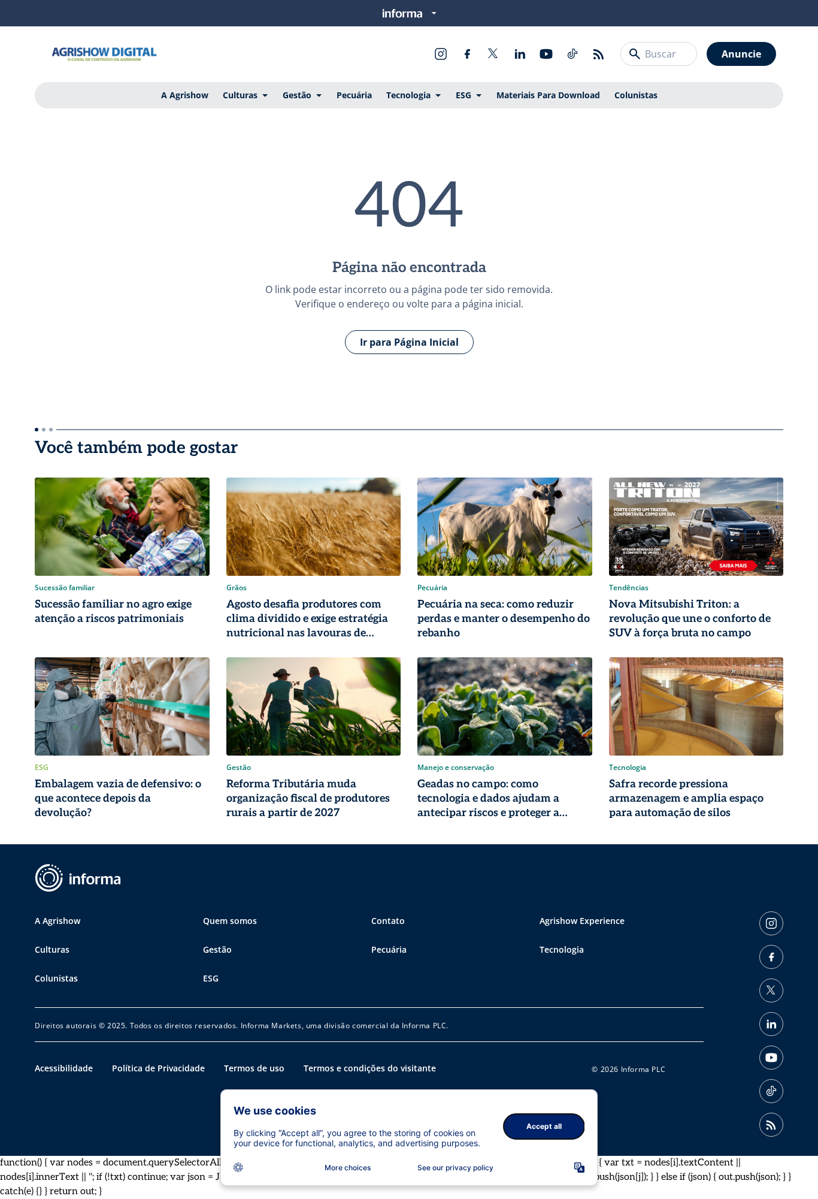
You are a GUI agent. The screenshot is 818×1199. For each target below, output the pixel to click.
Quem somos (230, 920)
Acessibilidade (64, 1068)
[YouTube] (546, 54)
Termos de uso (254, 1068)
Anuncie (741, 54)
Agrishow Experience (582, 920)
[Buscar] (635, 54)
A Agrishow (184, 95)
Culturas (240, 95)
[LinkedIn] (520, 54)
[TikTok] (572, 54)
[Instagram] (441, 54)
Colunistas (636, 95)
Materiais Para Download (548, 95)
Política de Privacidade (158, 1068)
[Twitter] (493, 54)
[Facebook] (467, 54)
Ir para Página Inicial (409, 342)
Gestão (297, 95)
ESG (463, 95)
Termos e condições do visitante (370, 1068)
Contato (388, 920)
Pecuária (354, 95)
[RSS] (599, 54)
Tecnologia (408, 95)
